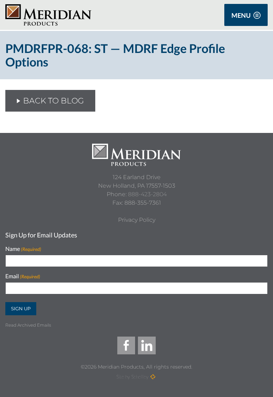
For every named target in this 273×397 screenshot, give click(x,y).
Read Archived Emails (28, 325)
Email (22, 276)
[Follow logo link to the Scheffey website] (152, 376)
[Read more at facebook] (126, 345)
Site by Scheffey (132, 377)
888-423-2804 (147, 194)
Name (23, 249)
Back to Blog (53, 101)
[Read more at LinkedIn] (147, 345)
